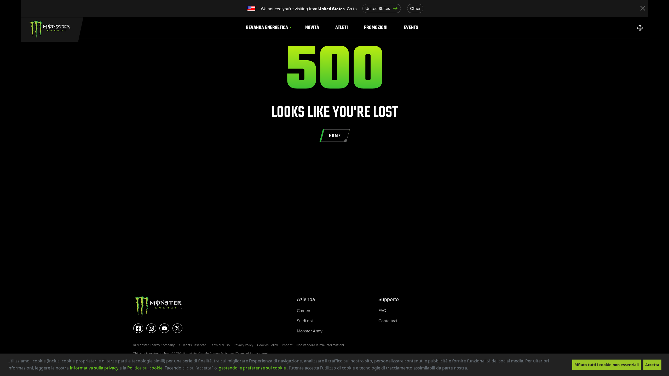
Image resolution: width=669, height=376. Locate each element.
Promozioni (376, 27)
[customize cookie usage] (473, 369)
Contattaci (387, 321)
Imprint (287, 345)
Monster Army (309, 331)
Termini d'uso (220, 345)
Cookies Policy (267, 345)
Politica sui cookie (145, 368)
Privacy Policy (243, 345)
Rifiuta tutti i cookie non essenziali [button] (606, 364)
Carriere (304, 311)
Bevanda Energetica (267, 27)
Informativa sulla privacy (94, 368)
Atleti (341, 27)
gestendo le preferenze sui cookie (252, 368)
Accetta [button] (652, 364)
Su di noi (305, 321)
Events (411, 27)
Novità (312, 27)
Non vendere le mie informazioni (320, 345)
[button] (470, 368)
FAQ (382, 311)
